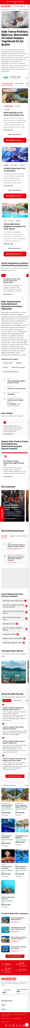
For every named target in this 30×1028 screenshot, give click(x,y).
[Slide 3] (15, 101)
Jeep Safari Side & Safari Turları (14, 601)
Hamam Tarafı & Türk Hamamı (14, 638)
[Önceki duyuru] (3, 2)
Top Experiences (7, 83)
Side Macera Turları (10, 624)
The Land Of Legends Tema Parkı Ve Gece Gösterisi (15, 606)
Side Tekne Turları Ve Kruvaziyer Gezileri (15, 612)
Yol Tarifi (4, 536)
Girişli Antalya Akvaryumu (6, 836)
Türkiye (14, 9)
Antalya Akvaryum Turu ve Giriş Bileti (15, 169)
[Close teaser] (5, 506)
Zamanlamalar (22, 536)
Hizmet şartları (5, 1022)
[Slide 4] (16, 101)
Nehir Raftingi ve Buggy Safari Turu (21, 806)
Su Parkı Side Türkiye (10, 634)
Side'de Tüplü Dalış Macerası (8, 898)
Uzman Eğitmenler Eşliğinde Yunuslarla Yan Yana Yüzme (15, 226)
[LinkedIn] (23, 1025)
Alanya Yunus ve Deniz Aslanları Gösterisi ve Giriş (21, 868)
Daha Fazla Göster (15, 776)
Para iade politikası (16, 1018)
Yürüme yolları (12, 562)
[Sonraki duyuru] (27, 2)
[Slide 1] (13, 101)
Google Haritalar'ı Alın (14, 548)
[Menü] (28, 6)
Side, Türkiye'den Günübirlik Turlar (15, 618)
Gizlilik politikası (5, 1018)
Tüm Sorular (7, 700)
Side (19, 9)
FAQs (27, 83)
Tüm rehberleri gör (15, 956)
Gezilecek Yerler (17, 700)
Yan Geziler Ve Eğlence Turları (13, 642)
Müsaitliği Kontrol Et (14, 140)
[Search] (12, 6)
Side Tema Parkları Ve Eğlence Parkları (15, 629)
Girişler (12, 536)
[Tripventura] (8, 979)
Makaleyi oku (15, 922)
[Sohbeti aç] (27, 1025)
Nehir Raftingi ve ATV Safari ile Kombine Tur (14, 114)
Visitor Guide (19, 83)
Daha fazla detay (14, 134)
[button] (2, 514)
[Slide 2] (14, 101)
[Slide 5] (10, 800)
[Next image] (12, 794)
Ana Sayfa (6, 9)
